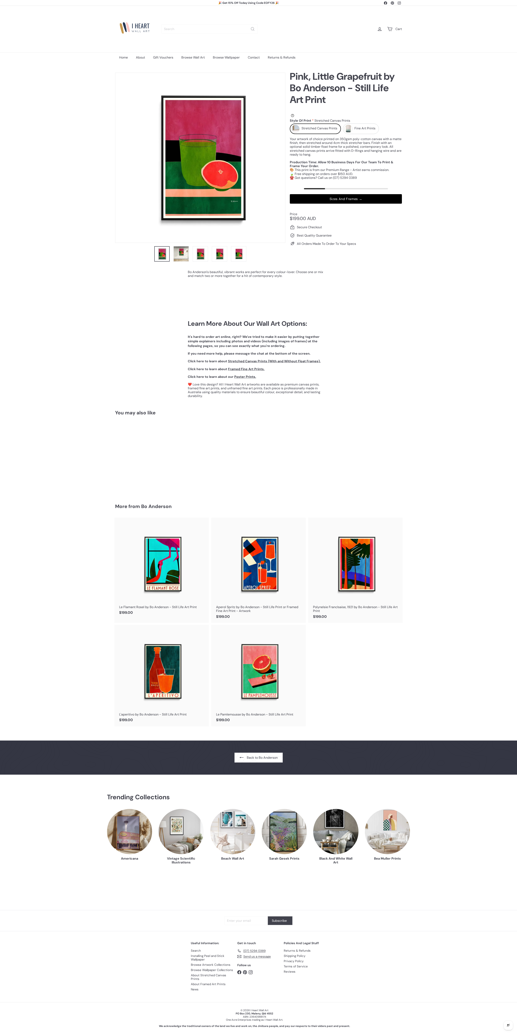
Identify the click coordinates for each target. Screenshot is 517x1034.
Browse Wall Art (193, 57)
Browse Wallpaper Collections (212, 970)
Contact (254, 57)
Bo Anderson (156, 506)
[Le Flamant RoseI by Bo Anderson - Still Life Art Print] (161, 568)
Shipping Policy (294, 956)
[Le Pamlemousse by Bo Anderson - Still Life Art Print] (258, 675)
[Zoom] (200, 158)
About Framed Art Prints (208, 984)
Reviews (289, 972)
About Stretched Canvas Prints (208, 977)
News (195, 989)
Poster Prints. (245, 377)
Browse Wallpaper (226, 57)
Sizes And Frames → (346, 199)
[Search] (252, 29)
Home (123, 57)
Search (196, 951)
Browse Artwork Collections (210, 965)
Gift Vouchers (163, 57)
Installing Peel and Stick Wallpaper (207, 958)
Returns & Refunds (281, 57)
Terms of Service (296, 966)
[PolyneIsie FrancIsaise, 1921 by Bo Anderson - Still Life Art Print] (355, 570)
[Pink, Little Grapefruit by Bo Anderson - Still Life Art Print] (137, 456)
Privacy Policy (294, 961)
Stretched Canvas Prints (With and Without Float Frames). (274, 361)
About (140, 57)
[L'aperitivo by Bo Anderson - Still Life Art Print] (161, 675)
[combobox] (209, 29)
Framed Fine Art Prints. (246, 369)
